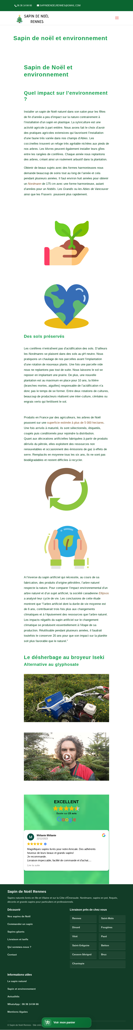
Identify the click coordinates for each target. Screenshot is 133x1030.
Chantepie (78, 963)
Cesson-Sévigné (82, 954)
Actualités (13, 996)
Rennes (76, 918)
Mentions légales (17, 1011)
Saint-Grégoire (80, 945)
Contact (12, 954)
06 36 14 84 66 (24, 5)
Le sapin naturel (17, 981)
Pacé (104, 936)
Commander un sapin (20, 924)
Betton (105, 945)
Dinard (76, 927)
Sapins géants (15, 931)
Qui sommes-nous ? (19, 947)
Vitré (75, 936)
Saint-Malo (107, 918)
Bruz (104, 954)
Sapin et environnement (21, 988)
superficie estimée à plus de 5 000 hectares (75, 422)
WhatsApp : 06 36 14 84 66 (23, 1004)
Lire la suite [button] (26, 865)
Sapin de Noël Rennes (26, 891)
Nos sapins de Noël (18, 916)
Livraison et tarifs (17, 939)
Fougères (106, 927)
